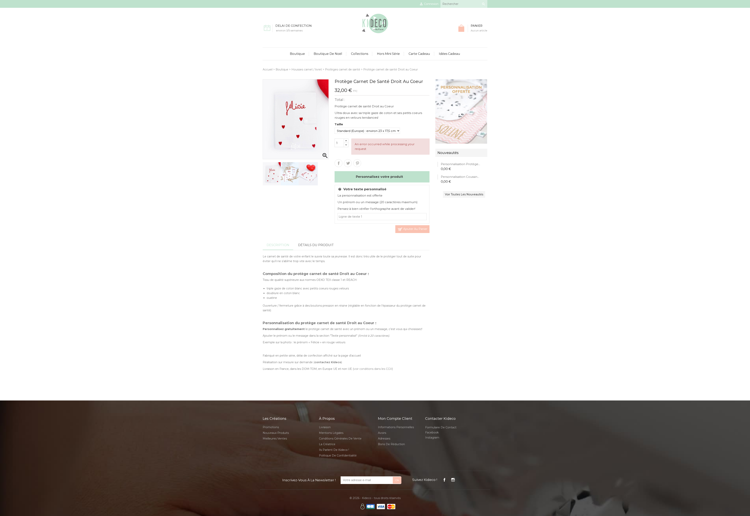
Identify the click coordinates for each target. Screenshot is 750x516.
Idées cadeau (449, 54)
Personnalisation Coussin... (460, 177)
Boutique (297, 54)
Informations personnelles (396, 427)
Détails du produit (316, 245)
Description (278, 245)
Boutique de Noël (328, 54)
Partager (338, 163)
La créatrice (327, 444)
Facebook (432, 432)
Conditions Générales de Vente (340, 438)
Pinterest (357, 163)
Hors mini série (388, 54)
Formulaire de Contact (440, 427)
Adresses (384, 438)
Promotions (271, 427)
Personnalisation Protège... (460, 164)
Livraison (325, 427)
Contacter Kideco (440, 418)
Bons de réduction (391, 444)
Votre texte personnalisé (364, 189)
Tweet (348, 163)
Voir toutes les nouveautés (464, 194)
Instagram (432, 437)
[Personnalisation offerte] (461, 111)
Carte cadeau (419, 54)
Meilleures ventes (275, 438)
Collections (359, 54)
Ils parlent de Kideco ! (334, 450)
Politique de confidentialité (338, 455)
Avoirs (382, 433)
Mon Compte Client (395, 418)
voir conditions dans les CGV (373, 369)
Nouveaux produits (276, 433)
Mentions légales (331, 433)
